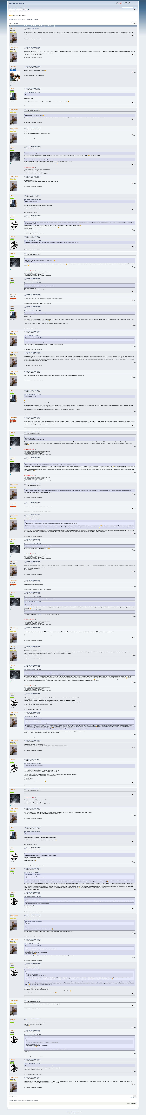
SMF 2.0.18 (68, 1111)
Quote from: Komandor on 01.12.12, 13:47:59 (32, 310)
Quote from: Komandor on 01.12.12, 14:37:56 (33, 898)
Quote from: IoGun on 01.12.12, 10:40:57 (31, 335)
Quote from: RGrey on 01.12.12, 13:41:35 (31, 436)
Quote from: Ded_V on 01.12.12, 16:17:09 (31, 716)
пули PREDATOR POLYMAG (32, 28)
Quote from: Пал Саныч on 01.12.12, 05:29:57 (32, 199)
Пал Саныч (14, 29)
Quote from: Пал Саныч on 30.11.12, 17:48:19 (32, 596)
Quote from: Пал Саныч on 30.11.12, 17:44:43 (32, 240)
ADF (12, 88)
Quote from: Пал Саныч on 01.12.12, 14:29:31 (32, 394)
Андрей (13, 66)
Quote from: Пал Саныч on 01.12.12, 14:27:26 (33, 521)
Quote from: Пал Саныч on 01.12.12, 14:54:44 (32, 896)
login (19, 7)
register (23, 7)
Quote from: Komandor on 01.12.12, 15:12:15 (32, 609)
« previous (133, 21)
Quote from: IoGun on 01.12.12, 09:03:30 (31, 257)
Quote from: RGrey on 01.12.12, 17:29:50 (31, 967)
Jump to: (128, 1103)
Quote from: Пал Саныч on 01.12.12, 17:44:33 (32, 1034)
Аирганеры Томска (16, 3)
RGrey (13, 279)
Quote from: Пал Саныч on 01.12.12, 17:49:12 (32, 1063)
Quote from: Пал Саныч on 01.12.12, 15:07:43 (32, 601)
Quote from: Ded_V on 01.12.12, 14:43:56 (31, 872)
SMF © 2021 (73, 1111)
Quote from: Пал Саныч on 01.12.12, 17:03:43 (32, 831)
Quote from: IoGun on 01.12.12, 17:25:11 (31, 943)
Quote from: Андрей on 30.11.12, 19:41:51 (32, 92)
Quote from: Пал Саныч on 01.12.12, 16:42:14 (32, 763)
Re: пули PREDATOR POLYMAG (33, 47)
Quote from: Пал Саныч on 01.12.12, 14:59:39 (32, 543)
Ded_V (13, 147)
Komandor (14, 295)
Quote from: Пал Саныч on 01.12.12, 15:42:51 (32, 669)
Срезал (39, 614)
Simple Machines (78, 1111)
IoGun (13, 216)
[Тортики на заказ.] (10, 163)
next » (136, 21)
